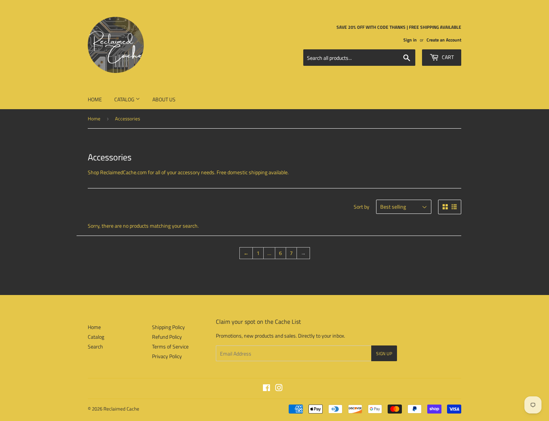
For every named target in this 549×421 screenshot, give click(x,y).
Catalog (125, 99)
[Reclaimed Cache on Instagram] (279, 389)
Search (95, 346)
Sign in (410, 40)
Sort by (361, 206)
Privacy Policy (167, 356)
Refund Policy (167, 337)
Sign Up (384, 353)
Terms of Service (170, 346)
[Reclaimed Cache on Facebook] (266, 389)
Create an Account (444, 40)
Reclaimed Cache (121, 408)
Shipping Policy (168, 327)
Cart (447, 57)
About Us (164, 99)
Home (95, 99)
